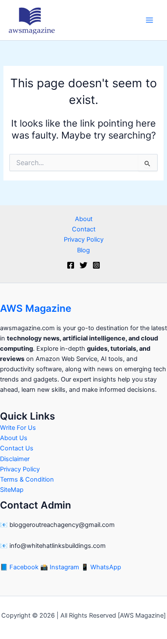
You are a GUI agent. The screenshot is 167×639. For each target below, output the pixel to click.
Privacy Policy (84, 239)
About (83, 219)
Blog (83, 250)
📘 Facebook (20, 567)
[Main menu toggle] (149, 20)
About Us (13, 438)
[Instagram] (96, 265)
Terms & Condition (27, 479)
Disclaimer (15, 459)
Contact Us (16, 448)
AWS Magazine (36, 308)
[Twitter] (83, 265)
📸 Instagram (60, 567)
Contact (83, 229)
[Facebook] (71, 265)
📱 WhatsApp (101, 567)
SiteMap (12, 490)
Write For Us (18, 428)
